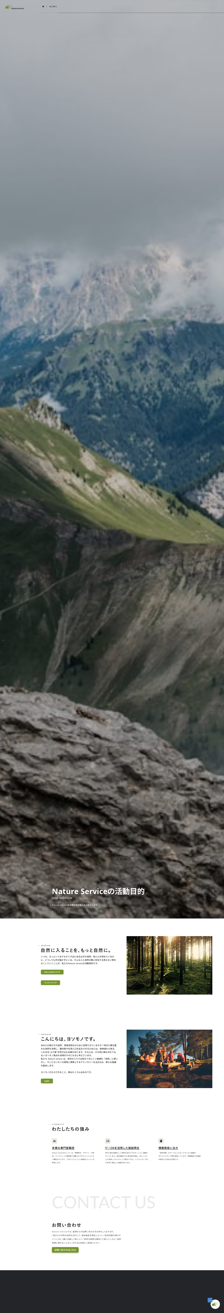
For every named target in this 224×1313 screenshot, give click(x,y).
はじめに (53, 6)
